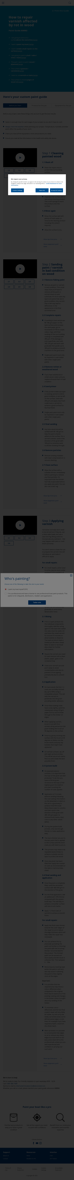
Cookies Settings (17, 190)
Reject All (42, 190)
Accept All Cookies (56, 190)
